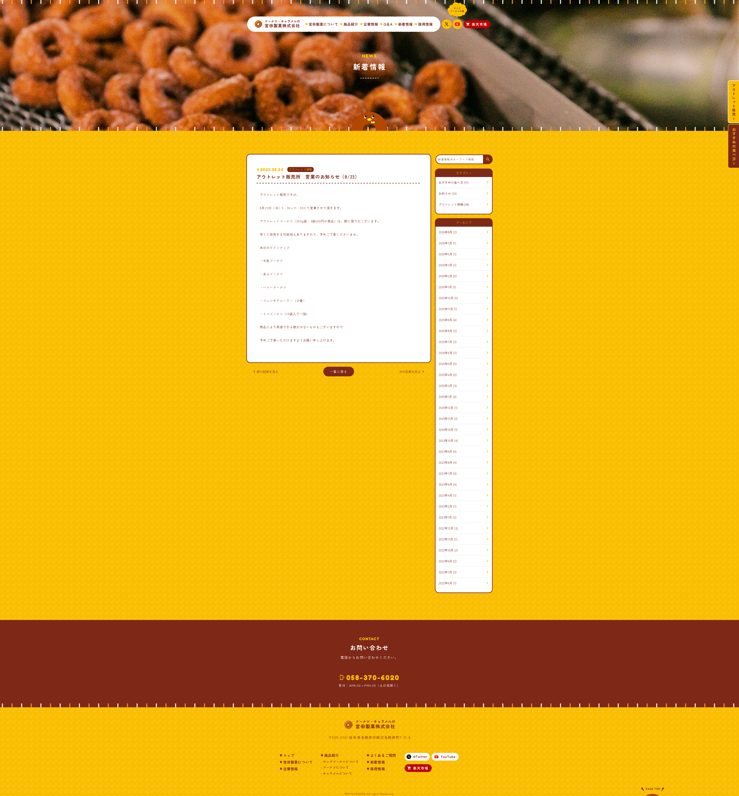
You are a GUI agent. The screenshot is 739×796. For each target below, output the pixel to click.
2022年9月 (445, 561)
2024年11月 (446, 418)
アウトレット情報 (300, 169)
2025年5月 (445, 363)
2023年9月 (445, 451)
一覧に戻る (338, 371)
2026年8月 (445, 232)
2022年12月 (446, 528)
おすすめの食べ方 (451, 182)
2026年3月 (445, 265)
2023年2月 (445, 506)
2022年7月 (445, 572)
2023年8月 (445, 462)
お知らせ (445, 193)
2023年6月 (445, 484)
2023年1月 (445, 517)
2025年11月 (446, 309)
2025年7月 (445, 341)
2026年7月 (445, 243)
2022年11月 (446, 539)
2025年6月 (445, 352)
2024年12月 (446, 407)
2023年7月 (445, 473)
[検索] (488, 159)
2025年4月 (445, 374)
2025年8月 (445, 330)
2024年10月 (446, 429)
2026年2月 (445, 276)
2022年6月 (445, 583)
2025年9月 (445, 319)
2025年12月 (446, 298)
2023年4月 (445, 495)
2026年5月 (445, 254)
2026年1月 (445, 287)
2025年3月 (445, 385)
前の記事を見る (265, 371)
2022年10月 (446, 550)
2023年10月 (446, 440)
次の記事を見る (412, 371)
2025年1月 (445, 396)
